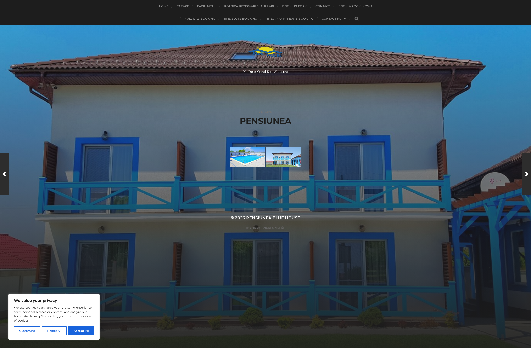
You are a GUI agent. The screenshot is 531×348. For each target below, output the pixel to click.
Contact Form (334, 19)
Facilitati (205, 6)
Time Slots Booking (240, 19)
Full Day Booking (200, 19)
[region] (54, 317)
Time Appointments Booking (289, 19)
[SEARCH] (356, 19)
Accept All (81, 331)
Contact (322, 6)
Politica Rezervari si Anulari (249, 6)
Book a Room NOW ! (355, 6)
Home (163, 6)
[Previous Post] (4, 174)
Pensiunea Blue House (273, 217)
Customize (27, 331)
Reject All (54, 331)
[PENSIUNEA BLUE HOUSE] (265, 51)
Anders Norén (273, 227)
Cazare (183, 6)
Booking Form (294, 6)
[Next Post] (526, 174)
